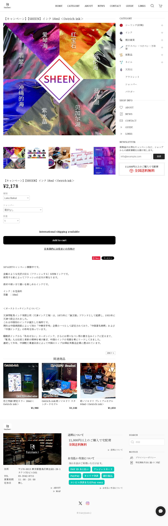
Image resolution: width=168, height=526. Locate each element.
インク (128, 32)
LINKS (142, 5)
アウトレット (132, 77)
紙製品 (128, 54)
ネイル (128, 62)
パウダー (130, 91)
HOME (58, 5)
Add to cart (59, 240)
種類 (5, 193)
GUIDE (130, 5)
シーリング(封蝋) (134, 25)
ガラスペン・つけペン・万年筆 (140, 47)
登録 (159, 156)
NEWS (101, 5)
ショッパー (131, 84)
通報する (110, 353)
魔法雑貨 (130, 40)
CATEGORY (73, 5)
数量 (5, 216)
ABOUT (89, 5)
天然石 (128, 69)
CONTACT (115, 5)
